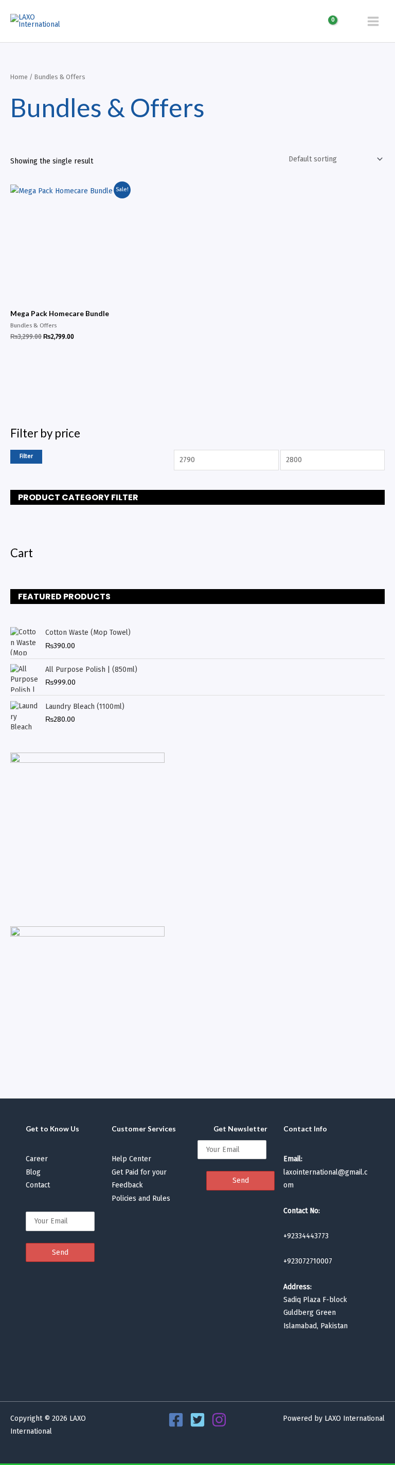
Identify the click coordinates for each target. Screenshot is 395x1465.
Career (37, 1159)
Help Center (131, 1159)
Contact (38, 1185)
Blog (33, 1172)
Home (19, 77)
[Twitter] (197, 1419)
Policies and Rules (141, 1198)
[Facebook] (176, 1419)
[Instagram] (219, 1419)
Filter (26, 456)
